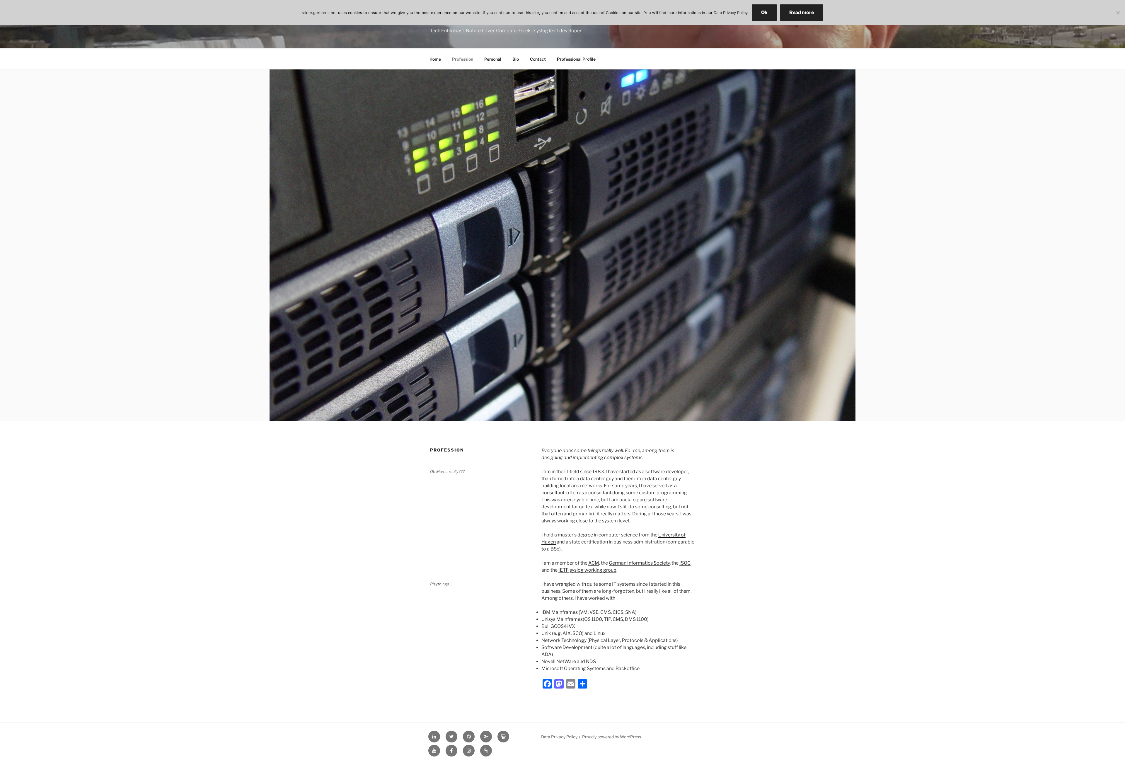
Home (435, 59)
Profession (462, 59)
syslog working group (593, 570)
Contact (538, 59)
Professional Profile (576, 59)
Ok (764, 12)
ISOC (685, 563)
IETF (563, 570)
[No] (1118, 13)
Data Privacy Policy (559, 736)
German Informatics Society (639, 563)
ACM (593, 563)
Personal (492, 59)
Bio (515, 59)
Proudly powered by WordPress (611, 736)
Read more (801, 12)
